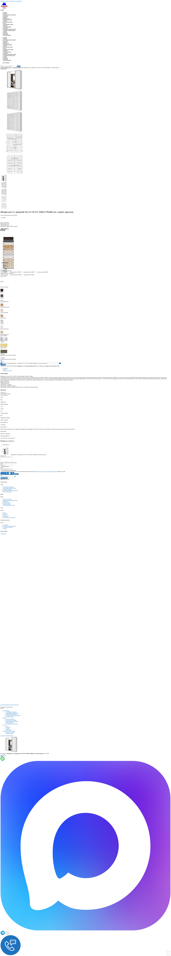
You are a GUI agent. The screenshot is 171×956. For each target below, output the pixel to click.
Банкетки (5, 25)
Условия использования (51, 471)
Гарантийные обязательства (9, 488)
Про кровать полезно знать (9, 517)
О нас (4, 512)
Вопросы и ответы (7, 370)
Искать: (2, 66)
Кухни (4, 23)
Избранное (5, 34)
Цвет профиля (4, 335)
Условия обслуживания (8, 486)
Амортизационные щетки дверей (8, 359)
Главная (5, 12)
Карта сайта (6, 516)
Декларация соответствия (9, 505)
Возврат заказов (6, 504)
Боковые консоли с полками (7, 273)
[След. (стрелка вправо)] (2, 756)
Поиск (18, 66)
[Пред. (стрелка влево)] (1, 756)
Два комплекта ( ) (29, 272)
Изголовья (5, 16)
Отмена (16, 474)
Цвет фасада (4, 276)
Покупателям (6, 710)
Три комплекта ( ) (42, 272)
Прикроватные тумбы (8, 24)
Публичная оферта (7, 489)
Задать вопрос (4, 478)
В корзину (3, 364)
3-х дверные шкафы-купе (17, 67)
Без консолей (5, 274)
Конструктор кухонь (7, 22)
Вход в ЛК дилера (7, 491)
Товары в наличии (7, 499)
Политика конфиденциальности (10, 490)
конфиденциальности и (40, 471)
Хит (58, 366)
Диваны (5, 20)
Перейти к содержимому (16, 1)
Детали (4, 369)
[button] (85, 484)
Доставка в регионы (7, 527)
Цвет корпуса (5, 228)
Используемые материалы (12, 721)
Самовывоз (5, 525)
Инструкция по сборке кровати (10, 500)
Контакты (5, 32)
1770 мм (41, 366)
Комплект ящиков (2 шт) (6, 270)
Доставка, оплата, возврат (9, 731)
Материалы (5, 501)
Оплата (5, 528)
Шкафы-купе (8, 67)
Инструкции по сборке (11, 720)
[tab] (86, 368)
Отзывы (5, 31)
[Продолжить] (1, 475)
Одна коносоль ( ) (16, 274)
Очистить (3, 269)
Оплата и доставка (10, 732)
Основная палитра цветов (9, 30)
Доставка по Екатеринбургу (9, 526)
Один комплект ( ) (15, 272)
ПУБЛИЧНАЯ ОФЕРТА (11, 714)
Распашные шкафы (7, 19)
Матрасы (5, 17)
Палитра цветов (6, 502)
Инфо (4, 717)
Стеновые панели (7, 26)
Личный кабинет (7, 35)
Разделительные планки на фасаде (8, 355)
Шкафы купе (6, 18)
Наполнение (5, 262)
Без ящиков (4, 272)
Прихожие (5, 28)
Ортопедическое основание (9, 14)
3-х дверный (46, 366)
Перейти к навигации (5, 1)
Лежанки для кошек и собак (9, 29)
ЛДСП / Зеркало (53, 366)
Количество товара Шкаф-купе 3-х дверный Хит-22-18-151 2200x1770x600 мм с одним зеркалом (24, 363)
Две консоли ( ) (29, 274)
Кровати (5, 13)
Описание (5, 368)
